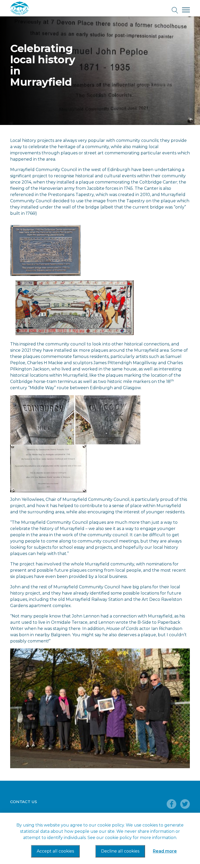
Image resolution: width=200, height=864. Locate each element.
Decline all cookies (120, 851)
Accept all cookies (55, 851)
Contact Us (23, 801)
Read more (165, 851)
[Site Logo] (33, 8)
